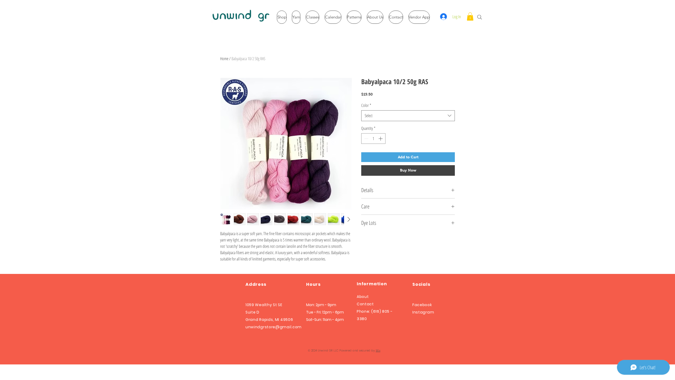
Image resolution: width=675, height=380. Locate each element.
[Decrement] (365, 139)
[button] (470, 16)
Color (366, 105)
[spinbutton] (373, 139)
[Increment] (381, 139)
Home (224, 58)
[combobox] (408, 115)
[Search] (479, 17)
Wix (378, 351)
